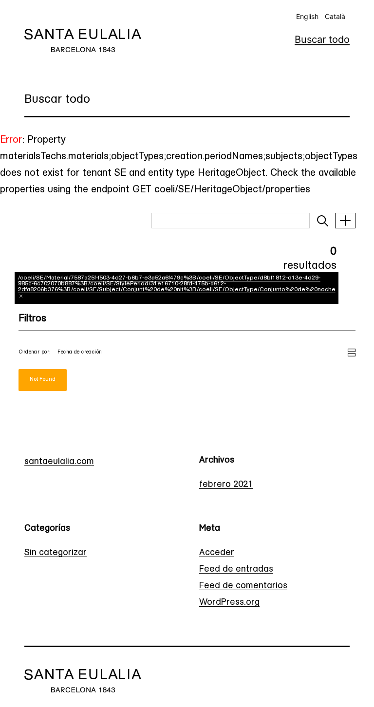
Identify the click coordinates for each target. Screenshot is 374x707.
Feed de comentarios (243, 586)
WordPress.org (229, 602)
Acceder (216, 553)
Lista (351, 351)
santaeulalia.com (59, 462)
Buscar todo (322, 39)
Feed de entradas (236, 569)
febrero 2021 (226, 485)
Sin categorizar (55, 553)
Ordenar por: (35, 352)
